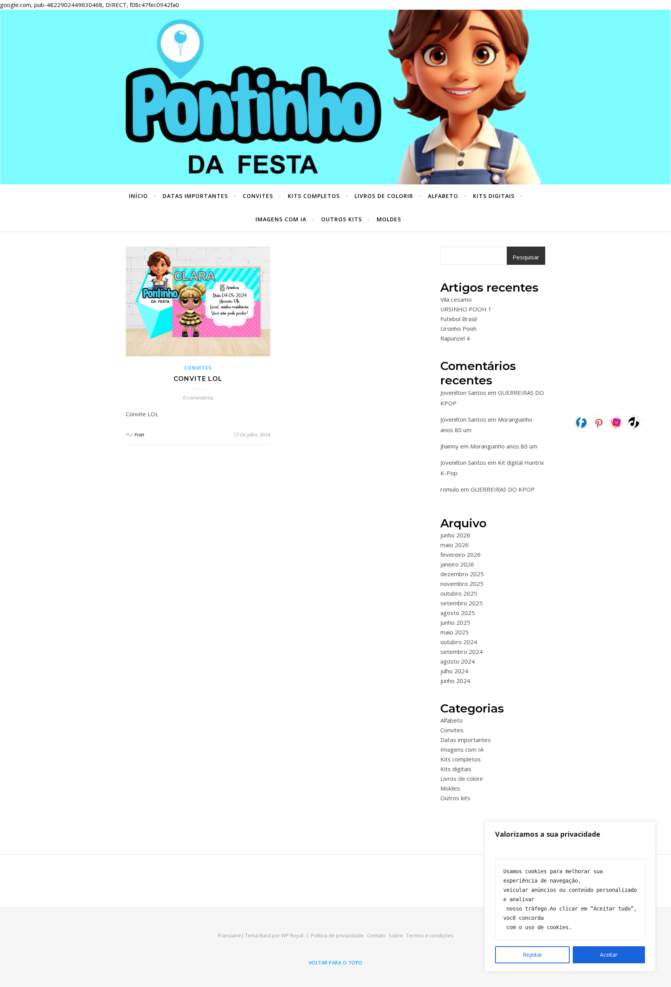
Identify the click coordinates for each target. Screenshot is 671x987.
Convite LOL (198, 378)
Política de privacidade (337, 935)
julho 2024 (454, 671)
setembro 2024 (461, 651)
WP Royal (292, 935)
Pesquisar (526, 257)
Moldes (389, 219)
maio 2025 (454, 632)
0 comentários (198, 397)
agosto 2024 (457, 661)
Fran (139, 434)
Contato (376, 935)
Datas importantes (195, 196)
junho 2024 (455, 681)
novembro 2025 (461, 583)
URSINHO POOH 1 (466, 309)
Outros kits (341, 219)
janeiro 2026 (457, 564)
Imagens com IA (281, 219)
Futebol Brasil (458, 319)
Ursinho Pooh (458, 328)
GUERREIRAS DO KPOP (503, 489)
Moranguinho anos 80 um (503, 446)
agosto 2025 (457, 613)
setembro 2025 (461, 603)
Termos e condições (430, 935)
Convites (258, 196)
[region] (570, 896)
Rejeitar (532, 954)
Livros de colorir (384, 196)
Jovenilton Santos (463, 392)
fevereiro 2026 (460, 554)
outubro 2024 (458, 642)
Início (138, 196)
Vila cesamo (456, 299)
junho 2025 (455, 622)
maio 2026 (454, 545)
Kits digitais (494, 196)
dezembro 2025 (462, 574)
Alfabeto (443, 196)
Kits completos (314, 196)
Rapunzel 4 (455, 338)
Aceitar (608, 954)
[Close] (647, 827)
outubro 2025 (458, 593)
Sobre (396, 935)
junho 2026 (455, 535)
